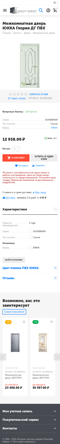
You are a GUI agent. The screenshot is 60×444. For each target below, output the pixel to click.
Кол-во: (6, 148)
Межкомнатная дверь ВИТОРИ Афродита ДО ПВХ (42, 376)
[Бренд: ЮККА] (51, 138)
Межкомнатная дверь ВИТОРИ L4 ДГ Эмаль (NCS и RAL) (15, 376)
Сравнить (40, 165)
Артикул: (33, 98)
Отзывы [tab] (8, 278)
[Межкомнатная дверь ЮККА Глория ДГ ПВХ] (30, 65)
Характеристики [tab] (14, 209)
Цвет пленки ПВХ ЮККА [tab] (20, 268)
